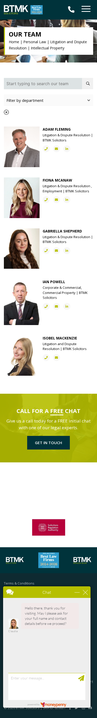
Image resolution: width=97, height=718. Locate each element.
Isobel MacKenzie (60, 338)
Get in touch (48, 442)
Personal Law (34, 41)
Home (14, 41)
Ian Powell (54, 281)
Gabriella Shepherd (62, 231)
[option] (48, 527)
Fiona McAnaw (57, 180)
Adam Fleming (57, 129)
